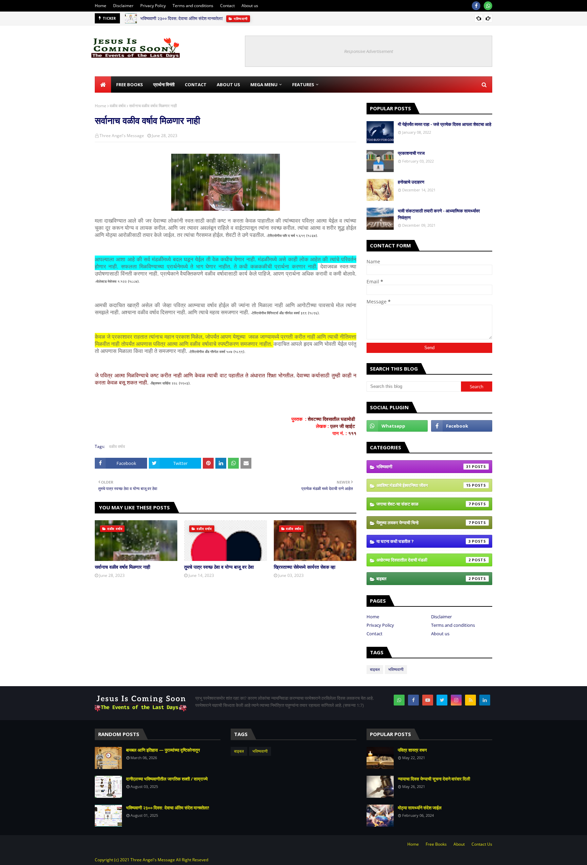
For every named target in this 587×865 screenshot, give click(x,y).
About (459, 844)
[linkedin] (484, 700)
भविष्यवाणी (423, 467)
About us (250, 5)
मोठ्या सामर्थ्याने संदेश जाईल (420, 808)
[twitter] (442, 700)
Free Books (436, 844)
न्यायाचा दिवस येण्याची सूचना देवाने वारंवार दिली (434, 779)
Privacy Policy (153, 5)
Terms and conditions (193, 5)
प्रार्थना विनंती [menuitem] (164, 84)
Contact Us (482, 844)
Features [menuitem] (303, 84)
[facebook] (476, 5)
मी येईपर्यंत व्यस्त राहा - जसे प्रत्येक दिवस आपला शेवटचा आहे (444, 124)
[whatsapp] (488, 5)
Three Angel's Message (122, 135)
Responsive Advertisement (368, 51)
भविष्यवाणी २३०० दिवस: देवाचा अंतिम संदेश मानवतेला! (181, 18)
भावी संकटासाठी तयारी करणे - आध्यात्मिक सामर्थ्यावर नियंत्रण (439, 214)
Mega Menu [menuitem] (264, 84)
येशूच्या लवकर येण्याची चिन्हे (423, 523)
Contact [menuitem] (196, 84)
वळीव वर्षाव (118, 106)
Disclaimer (123, 5)
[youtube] (427, 700)
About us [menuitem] (228, 84)
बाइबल (423, 579)
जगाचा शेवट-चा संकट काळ (423, 504)
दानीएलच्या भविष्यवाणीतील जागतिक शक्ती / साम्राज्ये (167, 779)
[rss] (470, 700)
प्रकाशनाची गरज (411, 153)
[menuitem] (103, 84)
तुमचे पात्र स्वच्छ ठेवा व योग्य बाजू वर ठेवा (219, 567)
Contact (227, 5)
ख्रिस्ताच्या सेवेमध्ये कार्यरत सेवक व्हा (304, 567)
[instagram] (456, 700)
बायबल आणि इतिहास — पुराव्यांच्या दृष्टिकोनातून (163, 750)
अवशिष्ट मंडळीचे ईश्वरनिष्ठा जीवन (423, 485)
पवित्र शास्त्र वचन (412, 750)
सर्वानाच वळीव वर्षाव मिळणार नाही (122, 567)
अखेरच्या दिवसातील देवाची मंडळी (423, 560)
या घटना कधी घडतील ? (423, 541)
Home (100, 5)
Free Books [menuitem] (129, 84)
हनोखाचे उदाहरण (411, 182)
